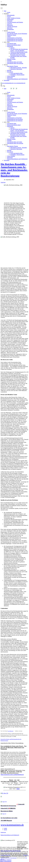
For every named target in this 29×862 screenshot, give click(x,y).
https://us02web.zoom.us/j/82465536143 (12, 774)
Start (5, 11)
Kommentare (10, 29)
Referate (9, 70)
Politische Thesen (11, 35)
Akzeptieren (3, 860)
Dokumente (10, 46)
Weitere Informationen (5, 861)
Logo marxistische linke (16, 73)
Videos (9, 36)
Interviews (9, 28)
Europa (9, 16)
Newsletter (6, 80)
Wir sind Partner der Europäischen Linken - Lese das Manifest (19, 49)
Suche (8, 12)
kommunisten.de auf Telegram (14, 40)
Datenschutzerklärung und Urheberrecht (17, 79)
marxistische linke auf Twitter (14, 62)
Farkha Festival (11, 32)
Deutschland (10, 19)
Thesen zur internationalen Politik (18, 52)
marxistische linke (11, 43)
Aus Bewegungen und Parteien (15, 22)
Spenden (9, 60)
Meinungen (10, 25)
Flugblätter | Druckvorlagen (17, 74)
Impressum (10, 77)
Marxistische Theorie (12, 66)
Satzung (12, 47)
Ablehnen (8, 860)
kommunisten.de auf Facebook (15, 39)
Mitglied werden (11, 59)
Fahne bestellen (11, 76)
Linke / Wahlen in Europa (13, 18)
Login (5, 828)
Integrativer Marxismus (16, 69)
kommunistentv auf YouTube (14, 37)
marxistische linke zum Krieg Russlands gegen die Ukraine (17, 54)
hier (18, 788)
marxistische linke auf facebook (15, 63)
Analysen (9, 23)
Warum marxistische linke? (14, 45)
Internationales (11, 15)
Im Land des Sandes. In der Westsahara (17, 33)
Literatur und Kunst (12, 26)
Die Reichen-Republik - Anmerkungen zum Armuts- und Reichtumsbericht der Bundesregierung (14, 170)
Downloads (10, 72)
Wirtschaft (9, 20)
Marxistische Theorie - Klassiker (18, 67)
